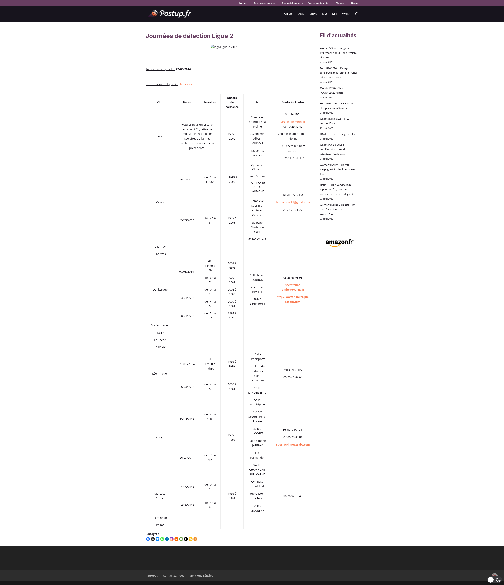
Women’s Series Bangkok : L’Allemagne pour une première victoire (338, 52)
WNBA (346, 14)
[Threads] (186, 539)
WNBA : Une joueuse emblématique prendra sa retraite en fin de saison (335, 149)
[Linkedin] (167, 539)
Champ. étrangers (264, 3)
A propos (152, 575)
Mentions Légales (201, 575)
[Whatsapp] (162, 539)
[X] (153, 539)
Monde (340, 3)
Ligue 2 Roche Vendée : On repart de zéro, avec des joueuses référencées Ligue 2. (337, 189)
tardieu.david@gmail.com (293, 202)
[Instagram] (172, 539)
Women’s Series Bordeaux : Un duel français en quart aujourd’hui (337, 209)
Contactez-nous (173, 575)
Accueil (288, 14)
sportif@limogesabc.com (293, 444)
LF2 (324, 14)
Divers (354, 3)
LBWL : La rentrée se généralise (338, 134)
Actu (301, 14)
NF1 (334, 14)
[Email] (181, 539)
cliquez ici (185, 84)
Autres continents (318, 3)
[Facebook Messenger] (157, 539)
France (243, 3)
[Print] (176, 539)
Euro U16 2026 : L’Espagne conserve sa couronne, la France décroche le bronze (338, 72)
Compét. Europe (291, 3)
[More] (195, 539)
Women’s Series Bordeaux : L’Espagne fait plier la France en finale (338, 169)
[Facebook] (148, 539)
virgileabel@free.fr (293, 122)
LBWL (313, 14)
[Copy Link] (191, 539)
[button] (494, 579)
